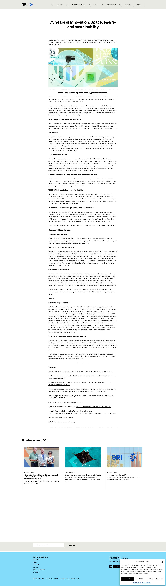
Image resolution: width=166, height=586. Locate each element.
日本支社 (139, 4)
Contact (36, 567)
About (96, 4)
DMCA (56, 578)
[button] (162, 561)
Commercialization (78, 4)
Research (60, 4)
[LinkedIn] (110, 566)
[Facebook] (114, 566)
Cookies (49, 578)
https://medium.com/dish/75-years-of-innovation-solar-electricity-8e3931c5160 (86, 371)
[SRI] (27, 4)
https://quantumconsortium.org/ (64, 422)
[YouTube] (117, 566)
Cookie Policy (137, 582)
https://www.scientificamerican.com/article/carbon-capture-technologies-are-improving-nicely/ (85, 413)
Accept (127, 578)
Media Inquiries (39, 569)
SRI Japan (36, 572)
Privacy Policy (38, 578)
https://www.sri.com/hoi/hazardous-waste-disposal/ (93, 407)
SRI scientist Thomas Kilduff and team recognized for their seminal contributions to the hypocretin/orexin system (41, 476)
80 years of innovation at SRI (116, 475)
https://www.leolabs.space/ (64, 417)
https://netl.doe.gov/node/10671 (73, 402)
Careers (127, 4)
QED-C (53, 347)
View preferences (155, 578)
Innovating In (111, 4)
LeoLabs (78, 314)
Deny (141, 578)
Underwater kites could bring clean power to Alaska (83, 475)
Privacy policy (146, 582)
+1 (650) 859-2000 (115, 561)
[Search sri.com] (51, 4)
